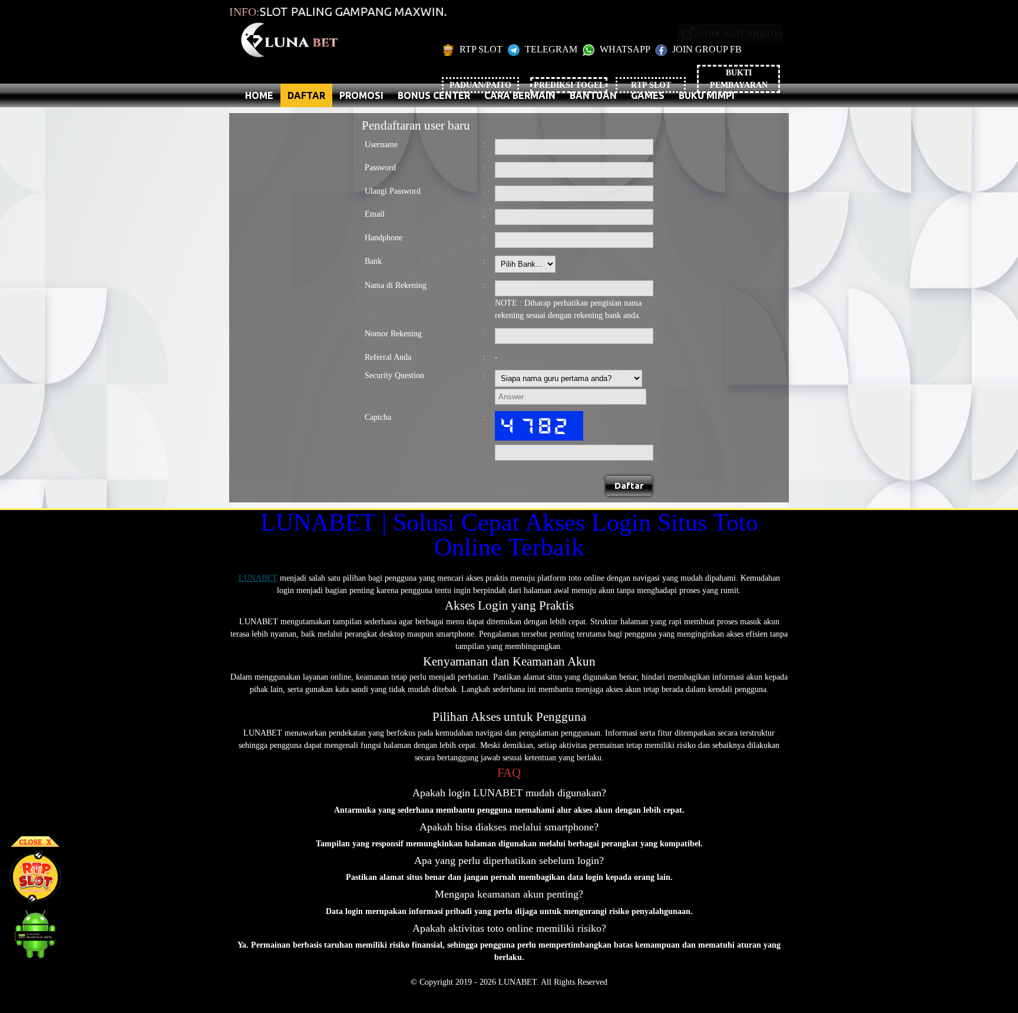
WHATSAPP (624, 49)
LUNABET (258, 578)
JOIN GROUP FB (706, 49)
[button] (629, 486)
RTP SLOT (481, 49)
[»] (730, 34)
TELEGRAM (551, 49)
